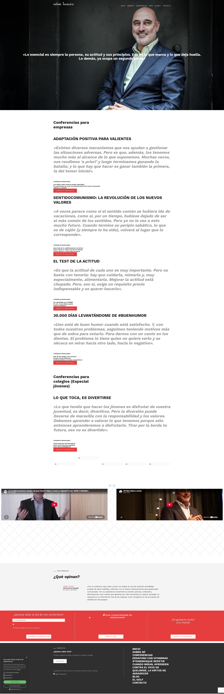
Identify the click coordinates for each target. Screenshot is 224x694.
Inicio (123, 6)
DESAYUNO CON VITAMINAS (150, 658)
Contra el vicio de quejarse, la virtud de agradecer (149, 670)
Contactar (60, 661)
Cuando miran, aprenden (150, 664)
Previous (55, 593)
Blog (151, 6)
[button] (15, 689)
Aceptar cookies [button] (14, 682)
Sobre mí (130, 6)
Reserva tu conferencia (183, 636)
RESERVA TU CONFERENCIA (65, 190)
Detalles (19, 669)
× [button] (26, 657)
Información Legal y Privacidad (89, 670)
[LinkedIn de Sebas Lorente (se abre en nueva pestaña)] (139, 688)
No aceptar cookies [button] (14, 686)
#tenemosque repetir (148, 661)
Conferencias (141, 6)
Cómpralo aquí (110, 636)
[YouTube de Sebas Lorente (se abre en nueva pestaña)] (141, 688)
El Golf (158, 6)
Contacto (167, 6)
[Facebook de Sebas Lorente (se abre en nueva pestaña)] (133, 688)
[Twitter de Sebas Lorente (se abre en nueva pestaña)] (136, 688)
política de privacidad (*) (33, 628)
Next (169, 593)
